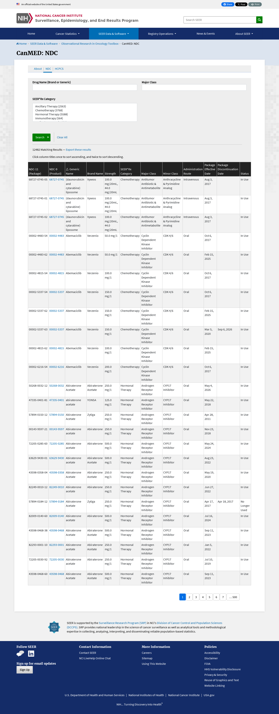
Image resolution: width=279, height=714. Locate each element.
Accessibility (212, 653)
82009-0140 (56, 516)
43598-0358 (56, 472)
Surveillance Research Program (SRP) (122, 623)
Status (245, 173)
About (38, 68)
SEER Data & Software (44, 43)
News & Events (206, 33)
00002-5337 (56, 292)
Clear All (62, 137)
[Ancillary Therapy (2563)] (85, 106)
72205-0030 (56, 559)
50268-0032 (56, 385)
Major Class (149, 82)
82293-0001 (56, 545)
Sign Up (25, 669)
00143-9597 (56, 429)
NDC (48, 68)
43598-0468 (56, 530)
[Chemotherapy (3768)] (85, 110)
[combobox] (194, 87)
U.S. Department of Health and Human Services (95, 695)
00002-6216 (56, 367)
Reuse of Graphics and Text (221, 680)
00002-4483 (56, 235)
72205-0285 (56, 443)
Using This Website (154, 664)
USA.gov (209, 695)
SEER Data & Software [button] (113, 34)
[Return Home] (77, 18)
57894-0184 (56, 501)
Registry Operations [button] (161, 34)
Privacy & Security (215, 675)
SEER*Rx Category (43, 99)
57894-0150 (56, 414)
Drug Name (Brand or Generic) (51, 82)
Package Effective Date (210, 169)
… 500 (233, 597)
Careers (147, 653)
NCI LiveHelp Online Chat (95, 658)
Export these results (78, 149)
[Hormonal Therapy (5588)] (85, 114)
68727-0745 (56, 179)
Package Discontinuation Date (228, 169)
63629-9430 (56, 458)
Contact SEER (87, 653)
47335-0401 (56, 400)
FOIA (207, 664)
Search (39, 137)
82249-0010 (56, 487)
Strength (110, 173)
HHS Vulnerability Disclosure (222, 669)
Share (228, 4)
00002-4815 (56, 273)
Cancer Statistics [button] (66, 34)
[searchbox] (144, 87)
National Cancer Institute (184, 695)
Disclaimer (211, 658)
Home (31, 33)
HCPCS (59, 68)
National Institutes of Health (146, 695)
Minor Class (170, 173)
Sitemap (147, 658)
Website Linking (214, 685)
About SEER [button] (243, 34)
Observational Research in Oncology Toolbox (89, 43)
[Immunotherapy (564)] (85, 118)
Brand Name (95, 173)
